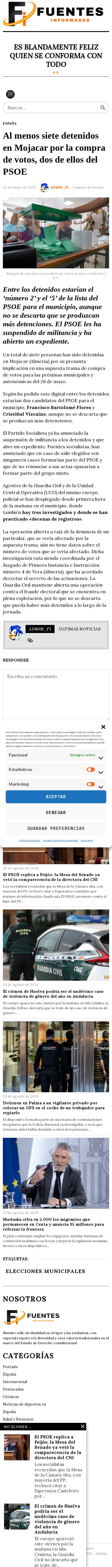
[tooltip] (30, 640)
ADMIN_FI (59, 187)
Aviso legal (87, 840)
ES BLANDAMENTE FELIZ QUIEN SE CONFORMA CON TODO (56, 56)
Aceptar (56, 796)
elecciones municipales (45, 1271)
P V (56, 72)
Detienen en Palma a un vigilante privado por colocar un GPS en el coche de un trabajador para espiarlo (54, 1108)
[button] (103, 727)
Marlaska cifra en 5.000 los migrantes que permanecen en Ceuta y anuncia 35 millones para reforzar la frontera (53, 1224)
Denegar (56, 812)
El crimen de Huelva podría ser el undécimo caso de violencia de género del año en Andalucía (53, 994)
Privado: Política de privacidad (60, 840)
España (10, 123)
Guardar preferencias (56, 828)
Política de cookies (29, 840)
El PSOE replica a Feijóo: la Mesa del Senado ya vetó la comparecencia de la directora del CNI (51, 877)
